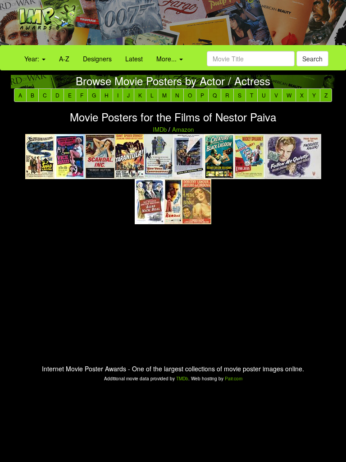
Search (312, 58)
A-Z (64, 58)
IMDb (160, 129)
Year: (32, 58)
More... (167, 58)
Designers (97, 58)
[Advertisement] (216, 24)
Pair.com (233, 378)
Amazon (183, 129)
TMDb (182, 378)
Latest (134, 58)
